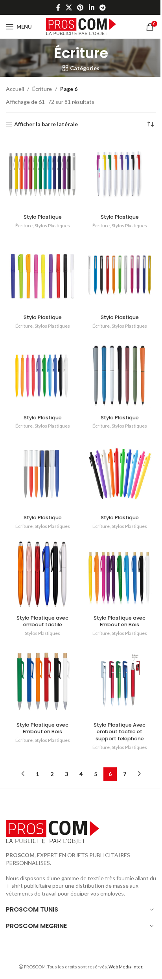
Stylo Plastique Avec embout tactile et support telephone (119, 732)
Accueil (15, 88)
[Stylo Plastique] (42, 174)
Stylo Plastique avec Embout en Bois (119, 621)
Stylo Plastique (43, 217)
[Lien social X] (68, 7)
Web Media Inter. (126, 966)
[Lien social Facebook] (58, 7)
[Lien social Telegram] (102, 7)
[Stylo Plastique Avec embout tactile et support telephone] (119, 681)
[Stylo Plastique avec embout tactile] (42, 574)
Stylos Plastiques (52, 225)
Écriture (42, 88)
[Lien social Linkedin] (91, 7)
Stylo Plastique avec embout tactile (42, 621)
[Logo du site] (81, 26)
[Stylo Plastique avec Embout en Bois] (119, 574)
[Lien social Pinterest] (80, 7)
